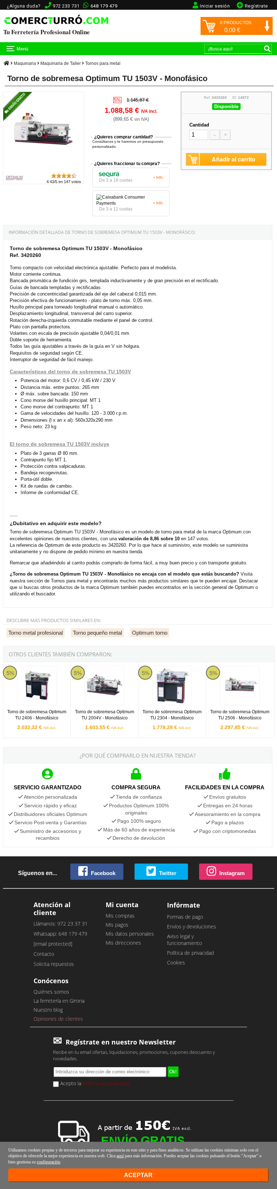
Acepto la (94, 1083)
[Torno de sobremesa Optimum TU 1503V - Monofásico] (43, 169)
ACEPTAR (138, 1175)
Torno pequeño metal (97, 633)
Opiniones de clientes (58, 1018)
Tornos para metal (102, 63)
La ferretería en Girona (59, 1000)
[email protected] (53, 943)
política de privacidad (106, 1083)
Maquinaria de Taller (60, 63)
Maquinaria (25, 63)
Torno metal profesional (35, 633)
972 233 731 (66, 6)
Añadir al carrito (233, 159)
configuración (48, 1161)
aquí (120, 1155)
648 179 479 (104, 6)
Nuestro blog (48, 1009)
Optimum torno (149, 633)
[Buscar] (267, 48)
